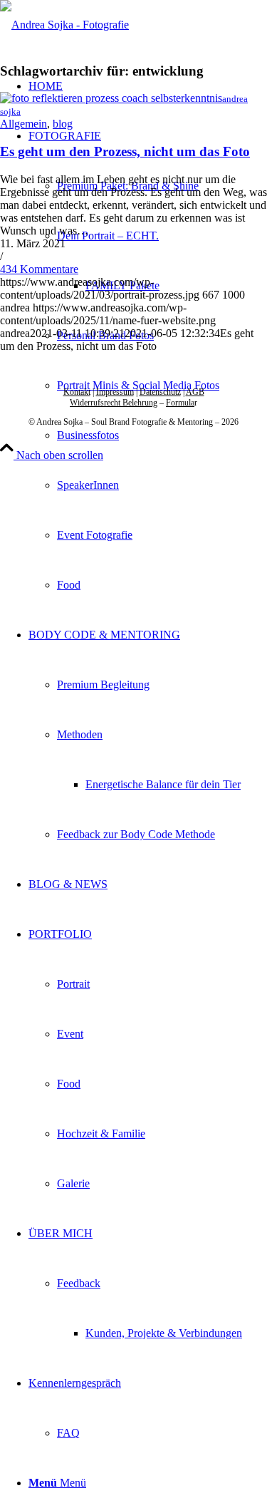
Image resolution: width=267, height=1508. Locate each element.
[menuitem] (147, 360)
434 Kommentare (39, 269)
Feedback (78, 1283)
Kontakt (76, 392)
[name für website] (64, 25)
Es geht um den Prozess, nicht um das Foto (125, 151)
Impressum (115, 392)
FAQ (68, 1433)
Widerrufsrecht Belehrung (113, 403)
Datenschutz (160, 392)
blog (63, 124)
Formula (180, 403)
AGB (195, 392)
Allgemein (23, 124)
